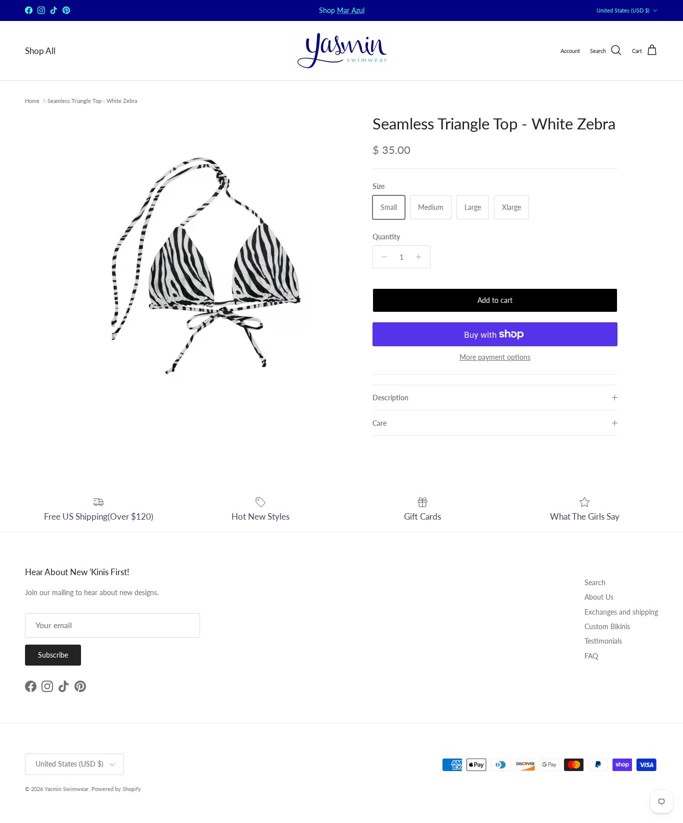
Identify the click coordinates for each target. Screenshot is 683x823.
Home (32, 100)
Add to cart (495, 300)
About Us (599, 597)
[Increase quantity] (421, 257)
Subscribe (53, 655)
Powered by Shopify (116, 789)
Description (390, 397)
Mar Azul (350, 10)
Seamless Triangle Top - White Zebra (92, 100)
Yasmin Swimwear (66, 789)
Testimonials (603, 641)
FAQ (591, 656)
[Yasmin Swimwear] (341, 50)
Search (595, 582)
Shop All (40, 50)
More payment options (495, 357)
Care (379, 423)
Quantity (386, 236)
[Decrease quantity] (381, 257)
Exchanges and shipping (621, 612)
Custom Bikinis (607, 626)
